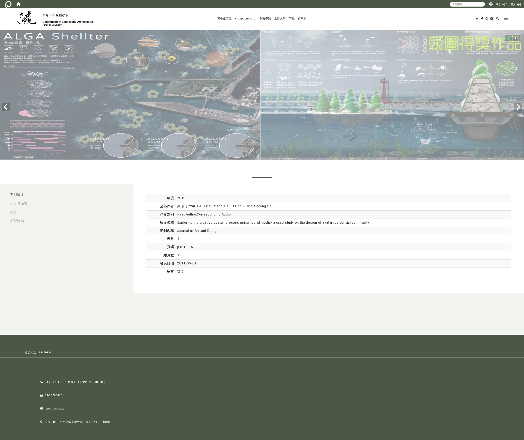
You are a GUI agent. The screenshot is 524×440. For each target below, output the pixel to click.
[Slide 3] (262, 177)
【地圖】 (107, 421)
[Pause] (516, 38)
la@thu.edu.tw (54, 408)
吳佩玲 (182, 206)
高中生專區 (224, 18)
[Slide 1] (218, 177)
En (477, 18)
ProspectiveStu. (245, 18)
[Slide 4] (284, 177)
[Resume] (508, 38)
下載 (292, 18)
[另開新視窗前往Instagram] (487, 18)
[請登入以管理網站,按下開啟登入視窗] (8, 4)
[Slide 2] (240, 177)
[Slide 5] (305, 177)
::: (4, 192)
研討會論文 (19, 203)
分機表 (69, 381)
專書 (13, 212)
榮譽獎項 (17, 221)
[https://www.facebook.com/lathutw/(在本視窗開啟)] (482, 18)
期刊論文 (17, 194)
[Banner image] (262, 95)
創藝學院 (265, 18)
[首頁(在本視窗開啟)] (18, 4)
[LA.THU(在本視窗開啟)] (28, 18)
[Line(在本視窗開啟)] (491, 18)
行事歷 (302, 18)
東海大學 (280, 18)
